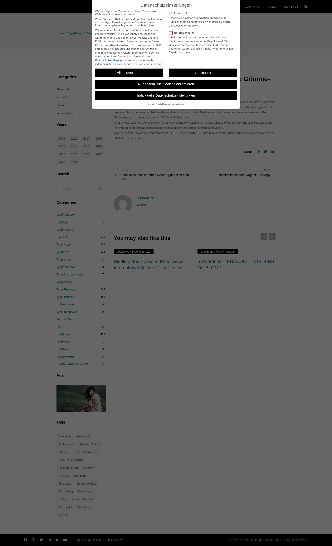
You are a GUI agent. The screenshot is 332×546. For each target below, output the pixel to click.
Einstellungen (121, 63)
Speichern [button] (203, 73)
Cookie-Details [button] (155, 104)
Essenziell (181, 13)
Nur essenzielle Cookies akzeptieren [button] (166, 84)
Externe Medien (184, 32)
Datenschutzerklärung (108, 60)
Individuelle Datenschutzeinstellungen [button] (166, 95)
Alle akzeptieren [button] (129, 73)
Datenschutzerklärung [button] (173, 104)
